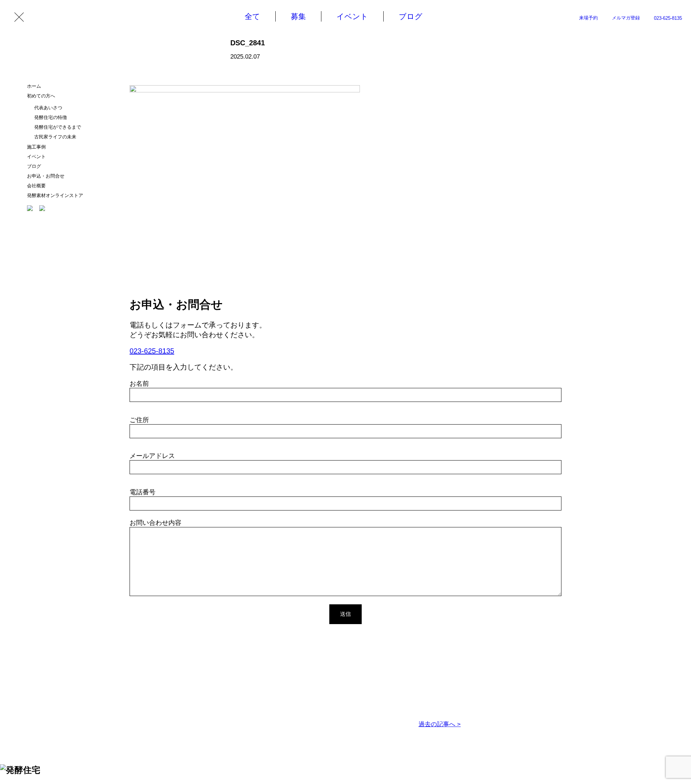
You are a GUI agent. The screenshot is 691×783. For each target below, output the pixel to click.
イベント (36, 156)
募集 (298, 16)
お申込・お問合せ (45, 176)
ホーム (34, 86)
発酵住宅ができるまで (57, 127)
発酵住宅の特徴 (50, 117)
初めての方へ (41, 96)
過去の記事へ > (440, 724)
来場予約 (588, 17)
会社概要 (36, 185)
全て (252, 16)
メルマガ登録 (626, 17)
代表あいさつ (48, 107)
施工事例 (36, 147)
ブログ (34, 166)
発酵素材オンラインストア (55, 195)
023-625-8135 (668, 18)
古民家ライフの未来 (55, 136)
